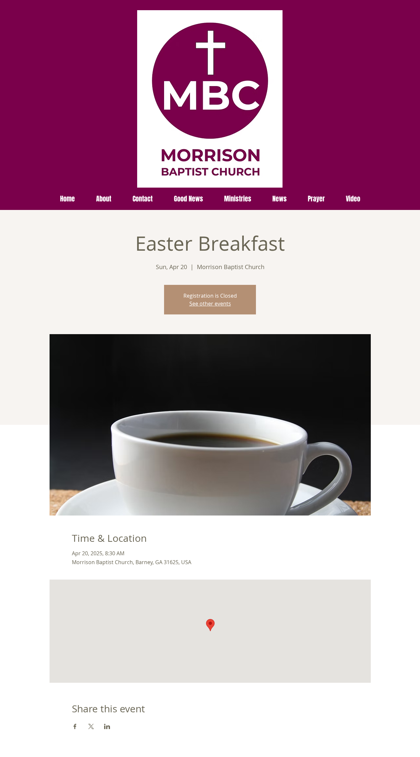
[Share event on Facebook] (75, 726)
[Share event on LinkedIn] (107, 726)
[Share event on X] (91, 726)
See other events (210, 303)
